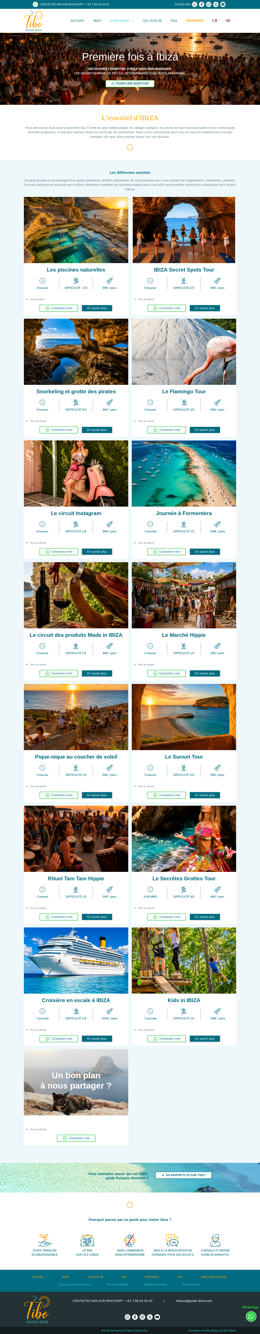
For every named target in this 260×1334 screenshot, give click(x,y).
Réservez (151, 1277)
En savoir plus (97, 308)
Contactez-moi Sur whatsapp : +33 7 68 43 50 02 (112, 1301)
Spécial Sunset (191, 1284)
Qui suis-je (152, 20)
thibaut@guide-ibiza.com (194, 1301)
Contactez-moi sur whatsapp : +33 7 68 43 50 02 (74, 4)
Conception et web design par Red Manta (212, 1330)
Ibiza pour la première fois (75, 1284)
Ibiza (97, 20)
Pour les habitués (118, 1284)
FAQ (174, 20)
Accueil (77, 20)
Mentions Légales (214, 1277)
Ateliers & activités (155, 1284)
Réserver (194, 20)
